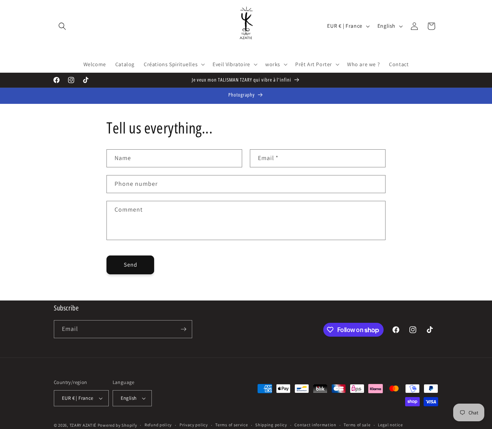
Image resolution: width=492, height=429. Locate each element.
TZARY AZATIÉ (83, 425)
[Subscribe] (183, 329)
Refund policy (158, 424)
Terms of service (231, 424)
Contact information (315, 424)
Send (130, 264)
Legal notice (390, 424)
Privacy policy (194, 424)
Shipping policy (271, 424)
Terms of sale (357, 424)
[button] (62, 26)
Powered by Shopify (117, 425)
